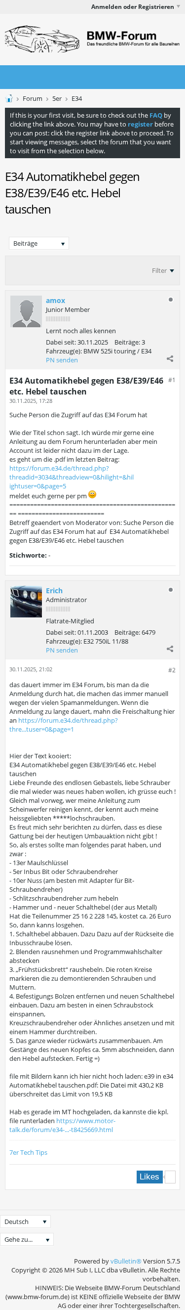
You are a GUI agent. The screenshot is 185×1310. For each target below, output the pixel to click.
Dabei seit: (61, 342)
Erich (54, 590)
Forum (32, 98)
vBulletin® (126, 1261)
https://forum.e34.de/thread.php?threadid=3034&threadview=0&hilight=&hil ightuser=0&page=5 (71, 477)
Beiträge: (127, 342)
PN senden (62, 359)
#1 (172, 380)
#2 (172, 670)
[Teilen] (170, 358)
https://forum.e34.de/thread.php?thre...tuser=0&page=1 (63, 725)
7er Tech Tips (28, 1152)
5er (57, 98)
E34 (77, 98)
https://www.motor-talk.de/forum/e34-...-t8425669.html (62, 1125)
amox (55, 300)
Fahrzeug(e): (64, 351)
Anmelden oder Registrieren (132, 6)
